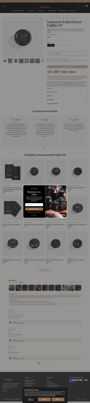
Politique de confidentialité (49, 395)
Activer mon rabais (34, 209)
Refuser (58, 399)
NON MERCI (34, 215)
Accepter (44, 399)
